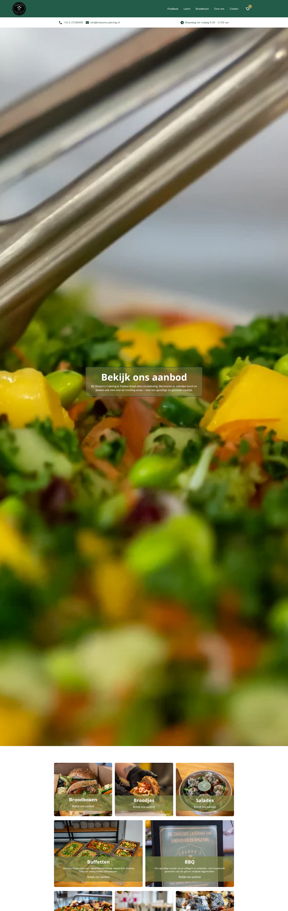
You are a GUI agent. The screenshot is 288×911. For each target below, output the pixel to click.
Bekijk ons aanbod (83, 806)
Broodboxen (202, 8)
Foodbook (173, 8)
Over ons (219, 8)
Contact (234, 8)
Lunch (187, 8)
